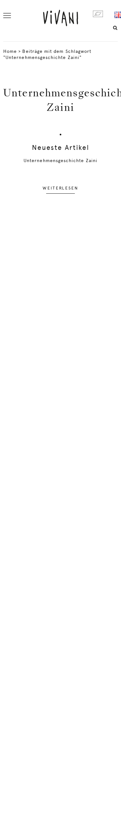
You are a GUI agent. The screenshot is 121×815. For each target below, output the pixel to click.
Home (10, 51)
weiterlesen (60, 188)
